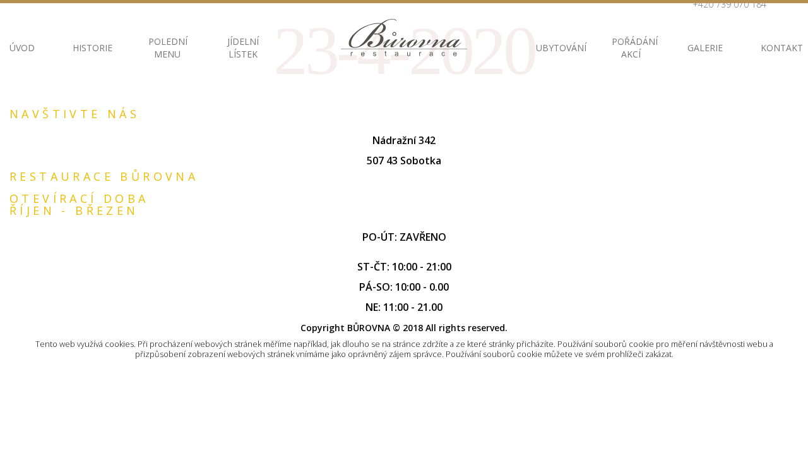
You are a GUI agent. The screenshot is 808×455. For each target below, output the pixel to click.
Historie (91, 48)
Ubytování (555, 48)
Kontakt (780, 48)
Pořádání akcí (631, 47)
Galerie (705, 48)
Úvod (22, 48)
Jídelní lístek (243, 47)
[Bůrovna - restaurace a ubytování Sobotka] (404, 37)
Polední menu (167, 47)
